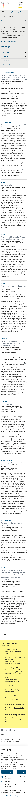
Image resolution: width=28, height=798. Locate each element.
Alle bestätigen (21, 772)
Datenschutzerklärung (12, 796)
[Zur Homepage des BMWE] (7, 4)
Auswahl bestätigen (7, 772)
